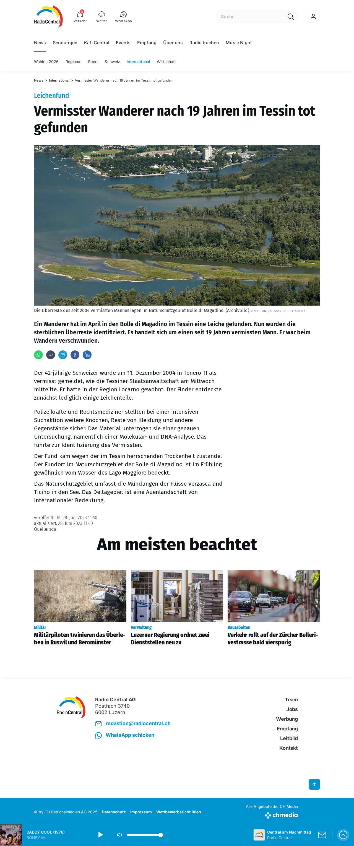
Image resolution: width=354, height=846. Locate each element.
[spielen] (100, 834)
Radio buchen (204, 42)
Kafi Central (96, 42)
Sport (93, 61)
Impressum (141, 811)
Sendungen (65, 42)
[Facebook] (75, 354)
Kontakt (288, 748)
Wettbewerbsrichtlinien (178, 811)
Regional (73, 61)
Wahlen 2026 (46, 61)
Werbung (287, 719)
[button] (123, 16)
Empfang (147, 42)
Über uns (173, 42)
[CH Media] (272, 814)
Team (291, 699)
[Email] (62, 354)
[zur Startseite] (48, 17)
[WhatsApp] (38, 354)
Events (123, 42)
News (40, 42)
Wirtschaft (166, 61)
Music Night (239, 42)
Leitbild (289, 738)
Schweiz (112, 61)
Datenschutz (114, 811)
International (138, 61)
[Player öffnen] (343, 835)
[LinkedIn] (87, 354)
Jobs (292, 709)
